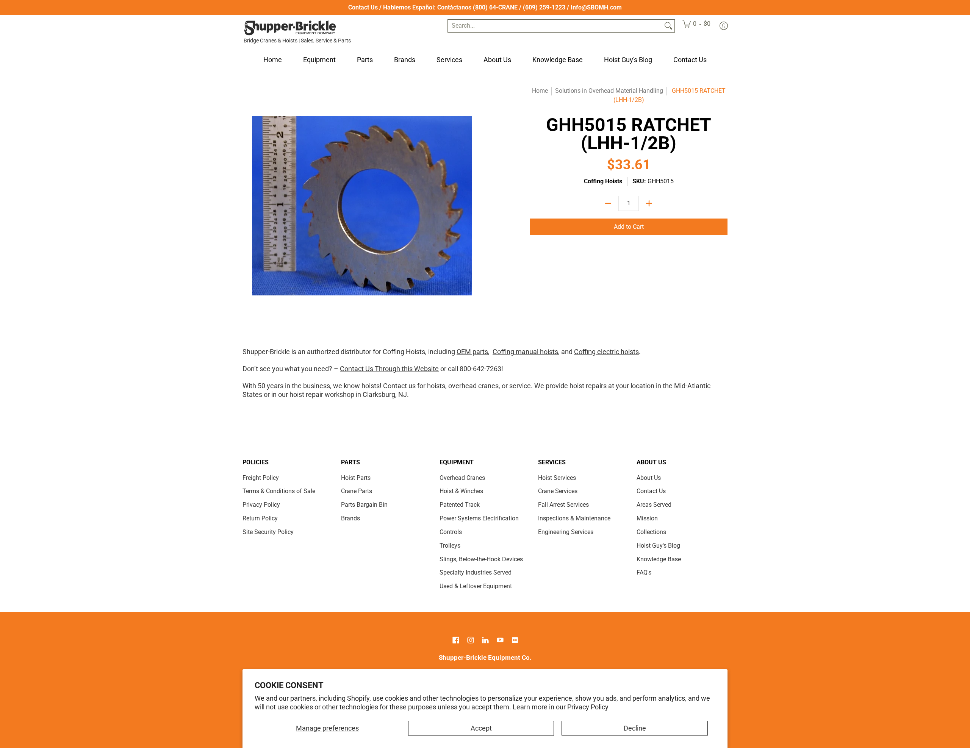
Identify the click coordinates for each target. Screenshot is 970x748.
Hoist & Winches (461, 491)
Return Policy (260, 518)
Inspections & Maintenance (574, 518)
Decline (635, 728)
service (520, 386)
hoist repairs (588, 386)
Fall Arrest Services (563, 504)
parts (479, 352)
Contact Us (363, 7)
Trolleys (450, 545)
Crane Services (557, 491)
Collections (651, 532)
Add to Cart (629, 226)
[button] (456, 640)
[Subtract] (608, 203)
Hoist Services (557, 477)
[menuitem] (696, 26)
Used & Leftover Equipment (476, 586)
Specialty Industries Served (476, 572)
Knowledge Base (659, 559)
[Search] (668, 26)
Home (540, 90)
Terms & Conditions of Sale (278, 491)
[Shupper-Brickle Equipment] (289, 28)
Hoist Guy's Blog (658, 545)
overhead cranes (473, 386)
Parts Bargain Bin (364, 504)
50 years (270, 386)
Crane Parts (356, 491)
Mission (647, 518)
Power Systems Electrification (479, 518)
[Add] (649, 203)
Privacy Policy (588, 707)
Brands (350, 518)
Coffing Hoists (603, 181)
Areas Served (654, 504)
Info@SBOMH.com (596, 7)
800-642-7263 (480, 369)
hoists (436, 386)
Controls (451, 532)
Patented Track (460, 504)
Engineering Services (565, 532)
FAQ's (644, 572)
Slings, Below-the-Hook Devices (481, 559)
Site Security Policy (268, 532)
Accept (481, 728)
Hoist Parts (356, 477)
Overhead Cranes (462, 477)
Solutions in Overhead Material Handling (609, 90)
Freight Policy (260, 477)
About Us (649, 477)
